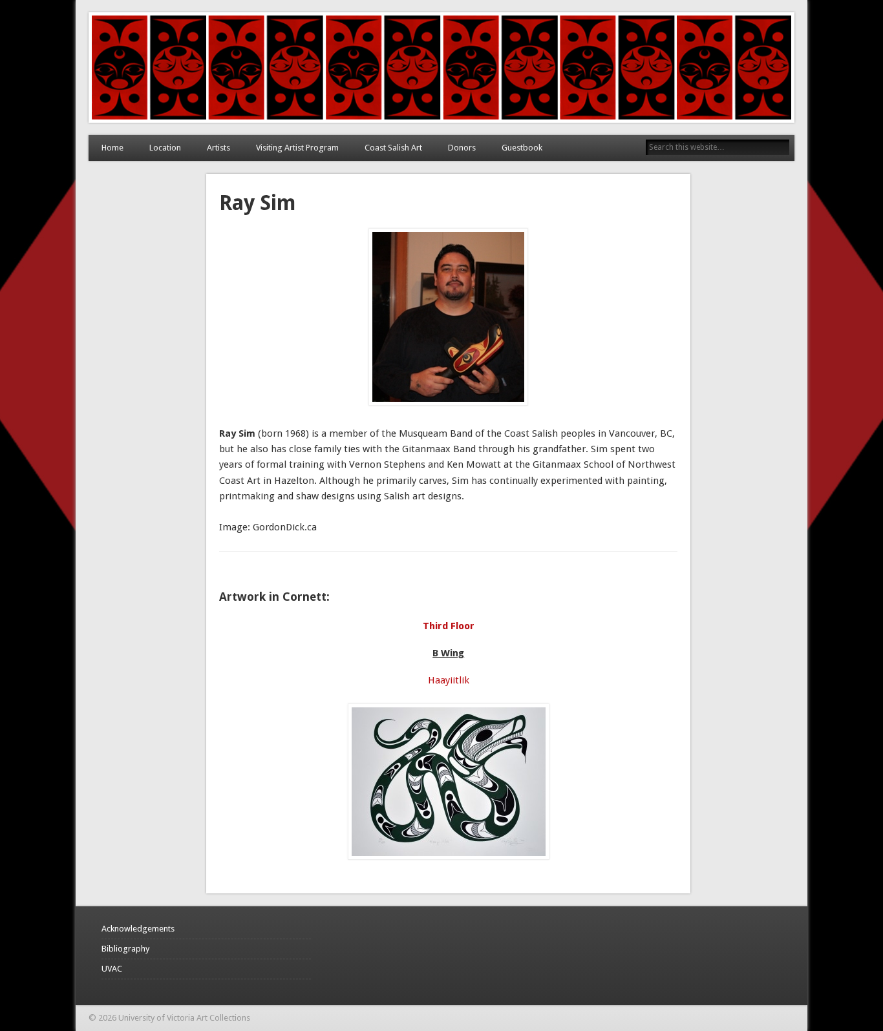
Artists (218, 147)
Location (165, 147)
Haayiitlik (448, 680)
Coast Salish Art (393, 147)
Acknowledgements (138, 928)
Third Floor (448, 626)
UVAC (111, 969)
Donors (462, 147)
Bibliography (125, 948)
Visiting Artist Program (297, 147)
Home (112, 147)
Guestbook (522, 147)
